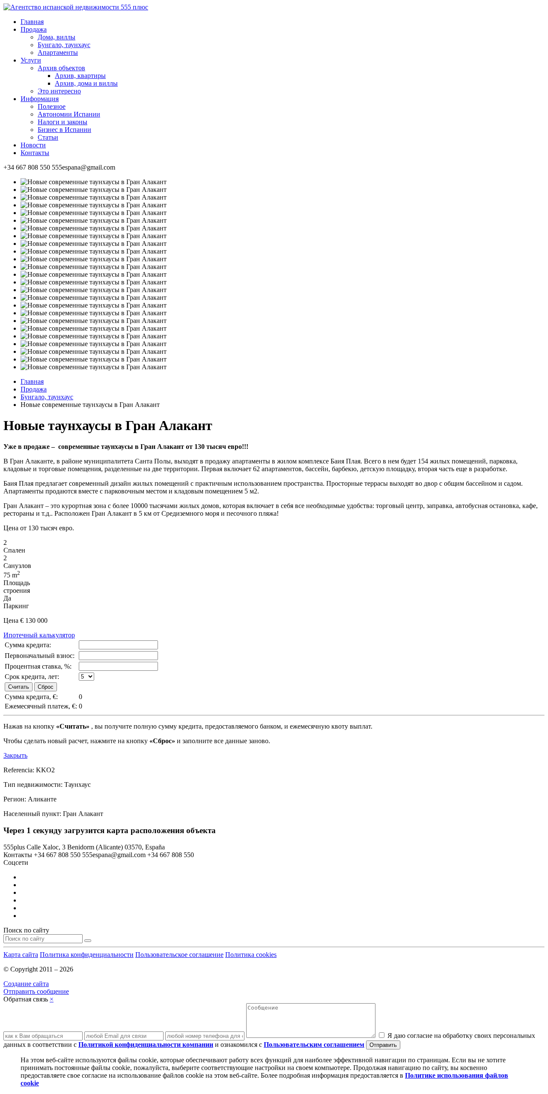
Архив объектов (61, 68)
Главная (32, 21)
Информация (40, 98)
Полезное (52, 106)
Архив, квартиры (80, 75)
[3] (87, 940)
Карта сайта (20, 954)
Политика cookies (251, 954)
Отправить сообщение (36, 991)
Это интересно (59, 91)
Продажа (34, 29)
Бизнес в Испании (64, 129)
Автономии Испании (69, 114)
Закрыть (15, 755)
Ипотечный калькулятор (39, 635)
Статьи (48, 137)
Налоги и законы (62, 122)
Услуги (31, 60)
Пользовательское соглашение (179, 954)
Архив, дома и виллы (86, 83)
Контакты (35, 152)
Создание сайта (26, 983)
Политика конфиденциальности (87, 954)
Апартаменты (58, 52)
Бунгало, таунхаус (64, 44)
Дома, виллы (56, 37)
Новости (33, 145)
